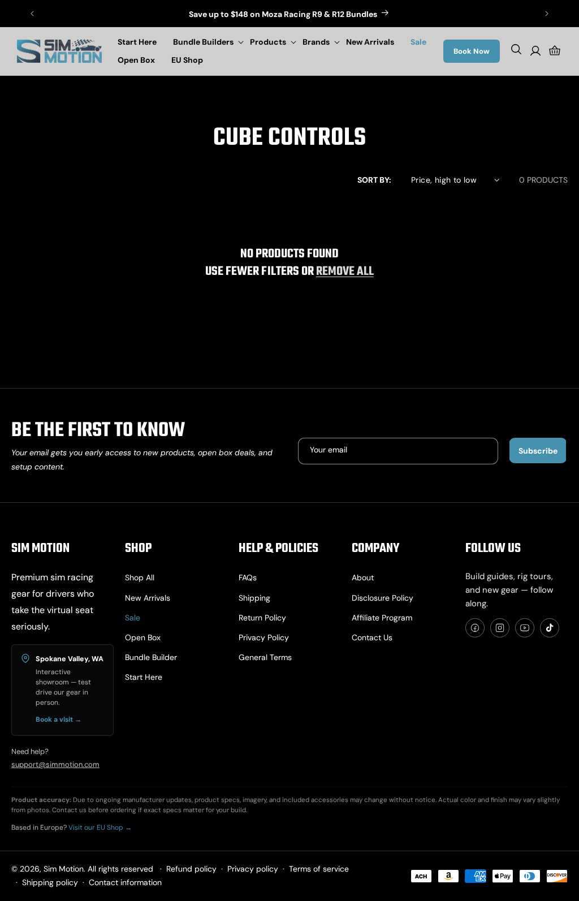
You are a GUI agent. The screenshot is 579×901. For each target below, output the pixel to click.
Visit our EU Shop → (100, 827)
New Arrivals (147, 598)
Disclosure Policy (382, 598)
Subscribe (538, 451)
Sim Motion (64, 869)
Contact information (125, 882)
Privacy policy (264, 637)
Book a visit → (58, 719)
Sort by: (374, 180)
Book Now (471, 51)
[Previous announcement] (32, 13)
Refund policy (191, 869)
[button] (205, 42)
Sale (132, 618)
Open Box (143, 637)
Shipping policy (50, 882)
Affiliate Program (382, 618)
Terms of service (319, 869)
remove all (345, 272)
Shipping (254, 598)
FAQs (248, 577)
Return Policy (262, 618)
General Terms (265, 657)
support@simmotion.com (55, 764)
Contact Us (372, 637)
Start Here (143, 677)
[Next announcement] (546, 13)
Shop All (139, 577)
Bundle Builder (151, 657)
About (363, 577)
